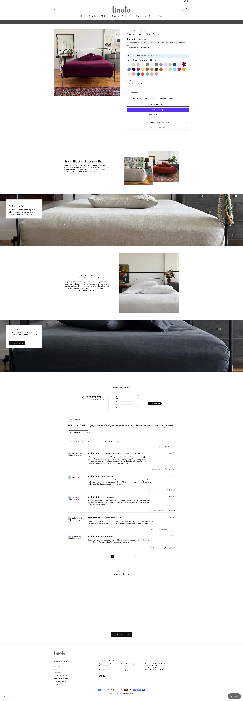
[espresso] (156, 69)
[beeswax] (183, 69)
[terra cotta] (147, 69)
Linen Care (58, 672)
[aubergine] (138, 69)
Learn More (17, 343)
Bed (82, 16)
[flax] (138, 65)
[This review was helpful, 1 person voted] (170, 529)
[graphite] (156, 65)
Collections (136, 31)
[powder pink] (165, 69)
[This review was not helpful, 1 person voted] (173, 529)
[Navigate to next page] (135, 556)
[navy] (174, 65)
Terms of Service (59, 664)
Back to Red (123, 634)
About (56, 684)
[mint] (129, 74)
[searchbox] (74, 441)
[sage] (170, 65)
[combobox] (93, 441)
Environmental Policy (61, 681)
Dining (104, 16)
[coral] (156, 74)
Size (129, 80)
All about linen (156, 16)
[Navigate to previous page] (108, 556)
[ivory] (142, 65)
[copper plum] (161, 65)
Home (129, 31)
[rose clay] (133, 74)
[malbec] (183, 65)
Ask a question (158, 127)
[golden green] (170, 69)
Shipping (130, 47)
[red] (142, 74)
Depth (130, 89)
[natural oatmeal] (133, 65)
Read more (130, 463)
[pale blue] (152, 65)
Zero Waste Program (61, 678)
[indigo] (129, 69)
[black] (133, 69)
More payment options (158, 114)
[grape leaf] (147, 65)
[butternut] (142, 69)
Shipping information (158, 122)
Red (142, 31)
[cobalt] (138, 74)
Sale (131, 16)
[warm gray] (165, 65)
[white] (129, 65)
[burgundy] (179, 69)
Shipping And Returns (61, 661)
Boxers (115, 16)
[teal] (147, 74)
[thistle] (152, 69)
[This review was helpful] (169, 469)
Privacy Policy (58, 667)
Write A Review (154, 403)
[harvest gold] (161, 69)
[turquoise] (174, 69)
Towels (92, 16)
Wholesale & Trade (60, 675)
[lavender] (179, 65)
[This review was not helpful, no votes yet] (173, 469)
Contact (140, 16)
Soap (124, 16)
